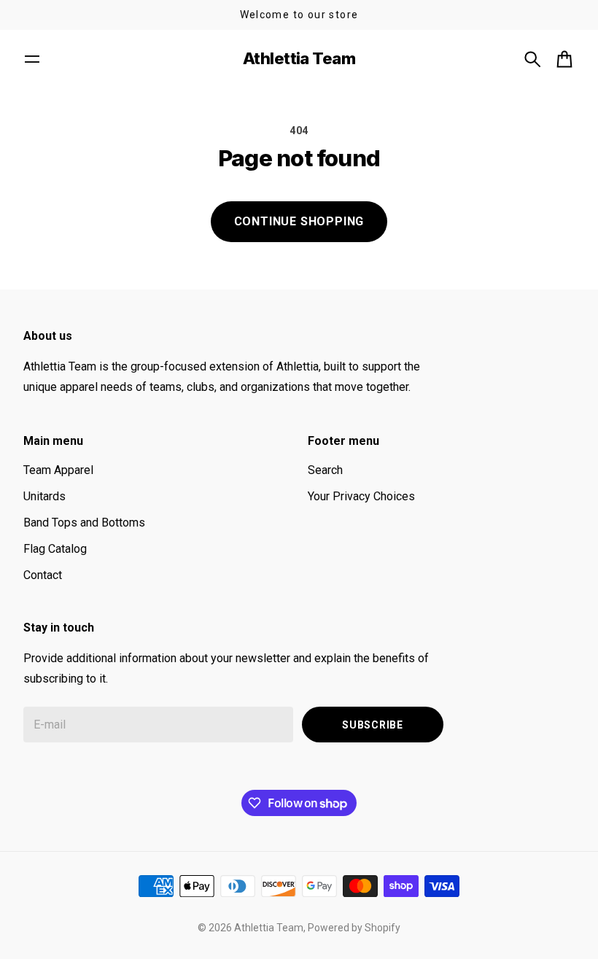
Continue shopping (299, 221)
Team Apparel (58, 470)
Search (325, 470)
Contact (42, 575)
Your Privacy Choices (361, 496)
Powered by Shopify (354, 927)
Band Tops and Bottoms (84, 522)
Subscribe (372, 725)
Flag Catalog (55, 549)
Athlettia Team (268, 927)
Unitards (44, 496)
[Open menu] (32, 59)
